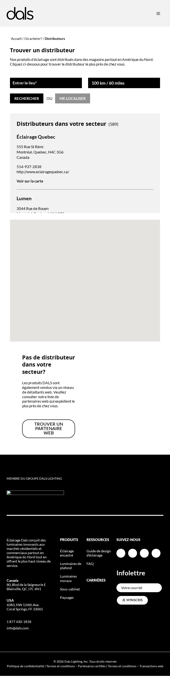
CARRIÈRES (96, 580)
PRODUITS (69, 540)
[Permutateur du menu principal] (158, 13)
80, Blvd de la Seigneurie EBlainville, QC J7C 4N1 (26, 584)
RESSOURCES (98, 540)
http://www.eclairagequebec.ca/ (43, 171)
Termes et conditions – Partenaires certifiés (76, 666)
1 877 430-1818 (19, 621)
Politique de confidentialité (25, 666)
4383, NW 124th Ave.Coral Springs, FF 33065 (25, 604)
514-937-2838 (29, 166)
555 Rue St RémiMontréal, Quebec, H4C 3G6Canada (40, 152)
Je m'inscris (132, 600)
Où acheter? (33, 39)
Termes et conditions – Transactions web (135, 666)
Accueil (16, 39)
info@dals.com (18, 628)
